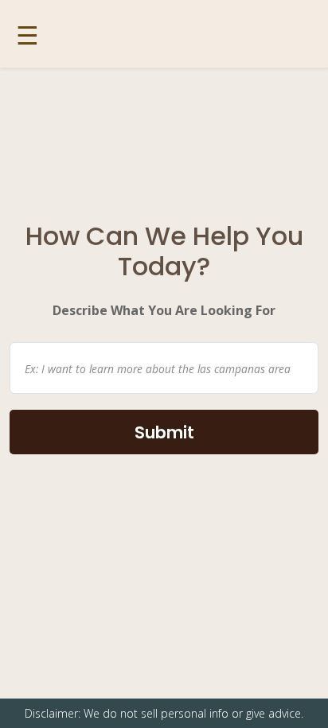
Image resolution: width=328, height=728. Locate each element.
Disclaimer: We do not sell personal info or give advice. (164, 713)
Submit (164, 432)
